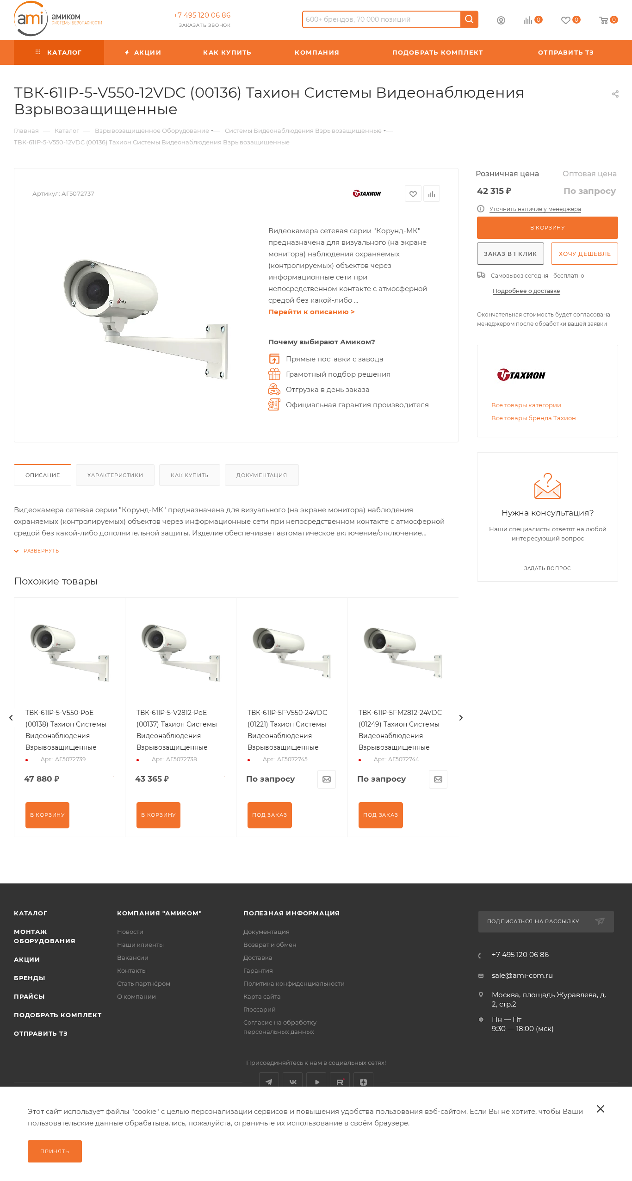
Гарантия (258, 970)
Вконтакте (293, 1082)
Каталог (31, 913)
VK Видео (316, 1082)
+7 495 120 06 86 (201, 15)
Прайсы (29, 996)
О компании (136, 996)
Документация (261, 475)
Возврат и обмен (270, 944)
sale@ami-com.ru (522, 975)
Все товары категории (526, 405)
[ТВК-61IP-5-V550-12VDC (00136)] (146, 320)
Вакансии (133, 957)
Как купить (190, 475)
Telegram (269, 1082)
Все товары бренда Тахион (533, 418)
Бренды (29, 978)
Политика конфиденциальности (294, 983)
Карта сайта (262, 996)
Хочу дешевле (585, 253)
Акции (27, 959)
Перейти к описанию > (311, 311)
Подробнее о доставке (526, 290)
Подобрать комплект (57, 1015)
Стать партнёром (143, 983)
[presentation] (11, 718)
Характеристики (115, 475)
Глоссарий (259, 1009)
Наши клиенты (140, 944)
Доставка (258, 957)
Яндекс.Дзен (363, 1082)
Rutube (340, 1082)
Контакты (132, 970)
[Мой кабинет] (501, 21)
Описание (42, 475)
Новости (130, 931)
